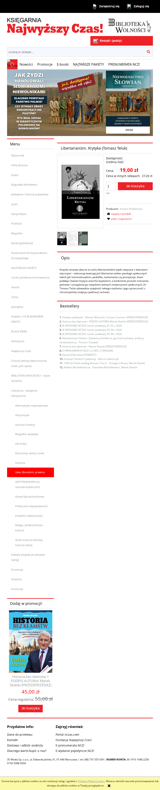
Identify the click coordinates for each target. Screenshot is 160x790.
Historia (20, 463)
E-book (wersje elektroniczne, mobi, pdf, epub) (29, 363)
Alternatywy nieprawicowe (31, 405)
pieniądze (17, 307)
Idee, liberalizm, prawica (30, 472)
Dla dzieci (21, 444)
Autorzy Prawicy (25, 425)
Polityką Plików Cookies (91, 781)
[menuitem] (26, 64)
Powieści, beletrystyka (28, 516)
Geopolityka (18, 214)
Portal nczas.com (67, 734)
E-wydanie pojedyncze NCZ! (75, 751)
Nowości (16, 579)
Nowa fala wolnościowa (29, 496)
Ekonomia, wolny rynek (29, 453)
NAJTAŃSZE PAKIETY (23, 268)
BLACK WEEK (19, 331)
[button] (118, 214)
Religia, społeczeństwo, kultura (29, 527)
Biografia (16, 233)
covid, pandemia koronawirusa (30, 277)
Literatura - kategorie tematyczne (24, 393)
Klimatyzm (17, 341)
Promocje (17, 570)
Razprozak (17, 155)
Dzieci (14, 175)
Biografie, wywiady (26, 434)
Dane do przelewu (19, 734)
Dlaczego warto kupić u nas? (26, 751)
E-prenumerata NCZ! (70, 745)
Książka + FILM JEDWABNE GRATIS (27, 319)
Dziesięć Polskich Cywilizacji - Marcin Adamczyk (91, 359)
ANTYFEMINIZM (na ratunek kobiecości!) (27, 484)
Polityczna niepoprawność (31, 506)
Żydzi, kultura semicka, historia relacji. (29, 542)
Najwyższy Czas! (21, 351)
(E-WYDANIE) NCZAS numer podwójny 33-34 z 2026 (92, 330)
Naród (15, 287)
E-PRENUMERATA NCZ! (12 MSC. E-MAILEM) (87, 350)
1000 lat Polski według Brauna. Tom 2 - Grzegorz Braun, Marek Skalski (104, 363)
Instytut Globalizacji (131, 209)
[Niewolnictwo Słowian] (80, 102)
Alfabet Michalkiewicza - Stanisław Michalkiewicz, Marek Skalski (100, 367)
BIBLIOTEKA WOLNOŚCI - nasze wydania (30, 378)
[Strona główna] (80, 24)
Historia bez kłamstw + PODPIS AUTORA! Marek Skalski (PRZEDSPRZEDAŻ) (105, 321)
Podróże (16, 223)
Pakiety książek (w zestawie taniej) (28, 557)
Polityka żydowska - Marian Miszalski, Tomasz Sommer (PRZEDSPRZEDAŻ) (105, 317)
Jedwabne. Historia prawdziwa (29, 194)
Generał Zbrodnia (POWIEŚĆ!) (79, 355)
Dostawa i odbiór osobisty (25, 745)
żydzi (14, 204)
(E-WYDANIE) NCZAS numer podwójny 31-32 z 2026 (92, 325)
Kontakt (12, 740)
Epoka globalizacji (22, 243)
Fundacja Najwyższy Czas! (74, 740)
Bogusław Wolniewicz (24, 184)
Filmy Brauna (19, 165)
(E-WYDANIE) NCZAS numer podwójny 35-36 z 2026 (92, 334)
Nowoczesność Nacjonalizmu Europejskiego (29, 255)
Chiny (14, 297)
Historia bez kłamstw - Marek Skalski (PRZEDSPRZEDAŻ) (94, 346)
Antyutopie (22, 415)
